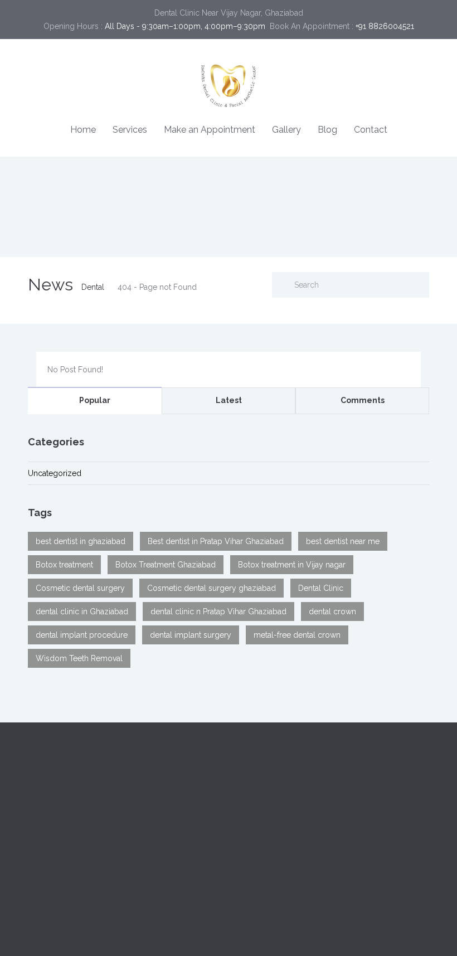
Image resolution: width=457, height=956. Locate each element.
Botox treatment (64, 564)
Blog (327, 129)
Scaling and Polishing (275, 885)
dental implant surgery (190, 634)
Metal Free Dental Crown (281, 898)
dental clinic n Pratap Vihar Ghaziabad (218, 611)
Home (83, 129)
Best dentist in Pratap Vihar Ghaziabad (216, 541)
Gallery (286, 129)
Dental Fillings (262, 871)
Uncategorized (54, 473)
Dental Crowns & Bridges (282, 858)
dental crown (332, 611)
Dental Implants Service (70, 858)
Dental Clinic (320, 588)
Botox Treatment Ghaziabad (165, 564)
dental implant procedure (82, 634)
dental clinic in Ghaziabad (82, 611)
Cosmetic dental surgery (80, 588)
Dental (92, 287)
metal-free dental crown (297, 634)
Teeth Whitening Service (71, 871)
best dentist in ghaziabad (80, 541)
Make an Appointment (209, 129)
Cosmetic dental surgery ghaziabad (211, 588)
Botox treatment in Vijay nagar (292, 564)
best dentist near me (343, 541)
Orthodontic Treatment (69, 898)
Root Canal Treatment (67, 885)
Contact (370, 129)
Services (130, 129)
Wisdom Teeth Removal (79, 658)
